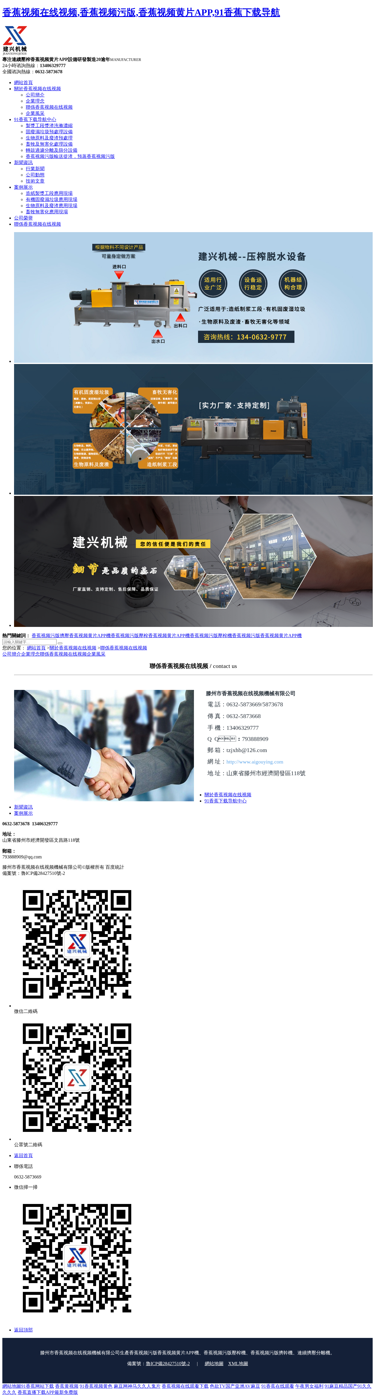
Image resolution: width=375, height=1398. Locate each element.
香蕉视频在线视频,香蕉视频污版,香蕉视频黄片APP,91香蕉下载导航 (141, 12)
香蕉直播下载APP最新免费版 (48, 1392)
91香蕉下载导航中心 (225, 800)
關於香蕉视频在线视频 (73, 647)
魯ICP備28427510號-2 (168, 1363)
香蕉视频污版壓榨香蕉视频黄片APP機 (150, 635)
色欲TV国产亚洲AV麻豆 (235, 1386)
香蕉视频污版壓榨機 (211, 635)
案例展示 (23, 813)
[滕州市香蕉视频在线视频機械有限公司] (15, 53)
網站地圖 (214, 1363)
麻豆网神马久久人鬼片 (137, 1386)
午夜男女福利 (309, 1386)
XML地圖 (238, 1363)
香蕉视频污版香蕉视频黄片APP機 (267, 635)
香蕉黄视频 (67, 1386)
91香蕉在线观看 (277, 1386)
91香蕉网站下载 (37, 1386)
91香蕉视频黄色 (96, 1386)
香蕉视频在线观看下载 (185, 1386)
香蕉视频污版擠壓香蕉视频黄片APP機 (71, 635)
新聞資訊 (23, 807)
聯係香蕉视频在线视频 (123, 647)
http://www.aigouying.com (254, 762)
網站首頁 (36, 647)
